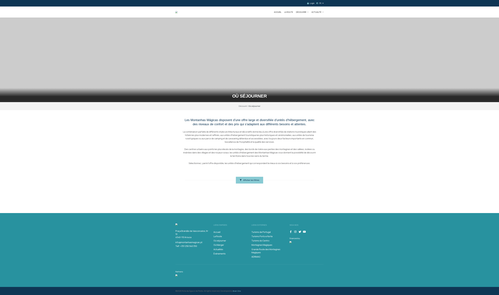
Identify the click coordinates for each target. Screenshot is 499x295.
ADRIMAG (255, 256)
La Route (218, 236)
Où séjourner (220, 240)
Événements (220, 253)
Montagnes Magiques (261, 244)
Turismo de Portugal (261, 232)
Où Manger (219, 244)
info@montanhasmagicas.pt (188, 242)
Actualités (218, 249)
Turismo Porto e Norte (262, 236)
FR (320, 3)
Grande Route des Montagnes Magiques (265, 251)
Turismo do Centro (260, 240)
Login (312, 3)
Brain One (237, 291)
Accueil (217, 232)
